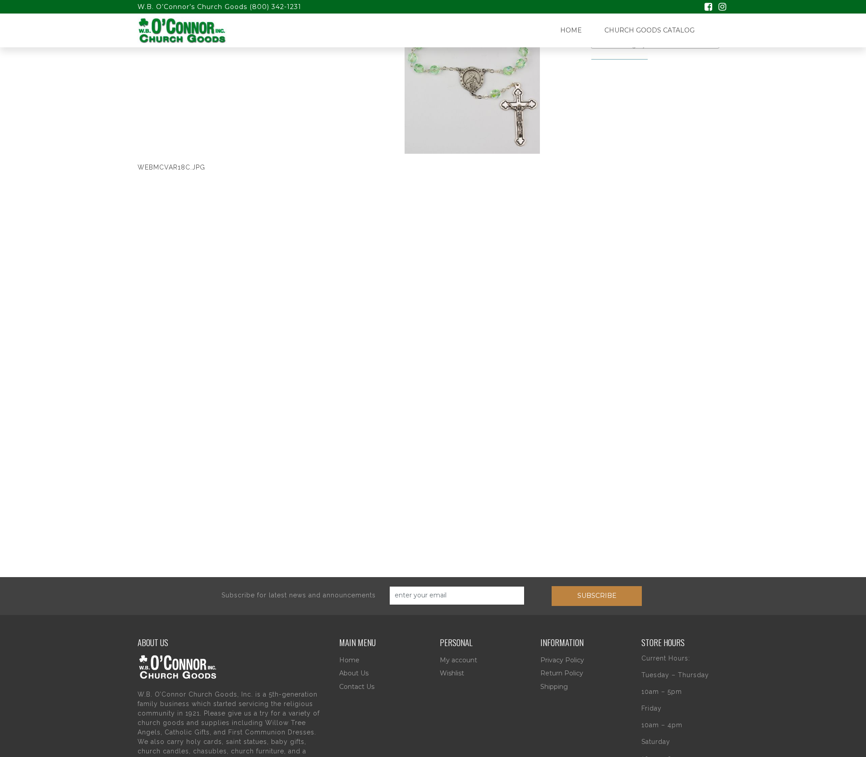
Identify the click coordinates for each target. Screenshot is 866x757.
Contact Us (356, 687)
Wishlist (452, 673)
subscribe (597, 596)
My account (458, 660)
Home (571, 30)
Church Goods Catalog (649, 30)
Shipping (554, 687)
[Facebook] (708, 8)
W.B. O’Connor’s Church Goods (192, 7)
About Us (354, 673)
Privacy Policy (562, 660)
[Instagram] (722, 8)
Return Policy (561, 673)
